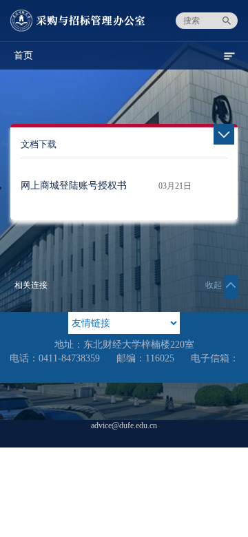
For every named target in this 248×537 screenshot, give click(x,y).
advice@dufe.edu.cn (124, 425)
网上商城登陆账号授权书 (74, 185)
